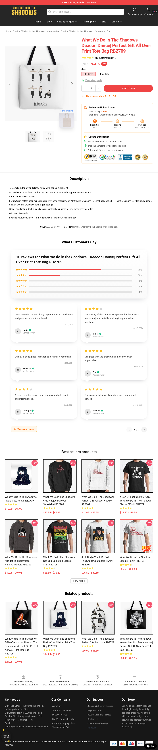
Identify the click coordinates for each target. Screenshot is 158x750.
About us (56, 706)
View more (79, 581)
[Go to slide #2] (48, 136)
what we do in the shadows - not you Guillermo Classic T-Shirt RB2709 (59, 561)
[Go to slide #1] (32, 136)
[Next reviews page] (144, 429)
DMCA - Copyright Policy (63, 719)
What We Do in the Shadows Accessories (37, 31)
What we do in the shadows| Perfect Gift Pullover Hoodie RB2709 (97, 500)
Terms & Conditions (61, 710)
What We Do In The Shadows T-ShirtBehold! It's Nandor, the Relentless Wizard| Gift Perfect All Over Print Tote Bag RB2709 (21, 646)
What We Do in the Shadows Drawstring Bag (87, 31)
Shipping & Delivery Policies (100, 706)
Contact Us (92, 719)
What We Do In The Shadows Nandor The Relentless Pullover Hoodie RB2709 (21, 561)
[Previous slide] (9, 83)
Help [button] (152, 746)
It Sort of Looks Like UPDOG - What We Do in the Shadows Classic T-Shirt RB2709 (136, 500)
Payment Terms (94, 710)
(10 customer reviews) (105, 58)
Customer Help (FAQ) (97, 723)
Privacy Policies (59, 714)
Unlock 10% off (6, 736)
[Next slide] (72, 83)
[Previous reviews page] (129, 429)
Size (83, 69)
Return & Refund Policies (99, 714)
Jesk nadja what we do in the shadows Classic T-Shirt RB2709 (96, 561)
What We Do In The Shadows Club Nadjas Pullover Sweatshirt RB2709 (59, 500)
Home (8, 31)
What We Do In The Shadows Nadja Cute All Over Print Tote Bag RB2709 (59, 642)
